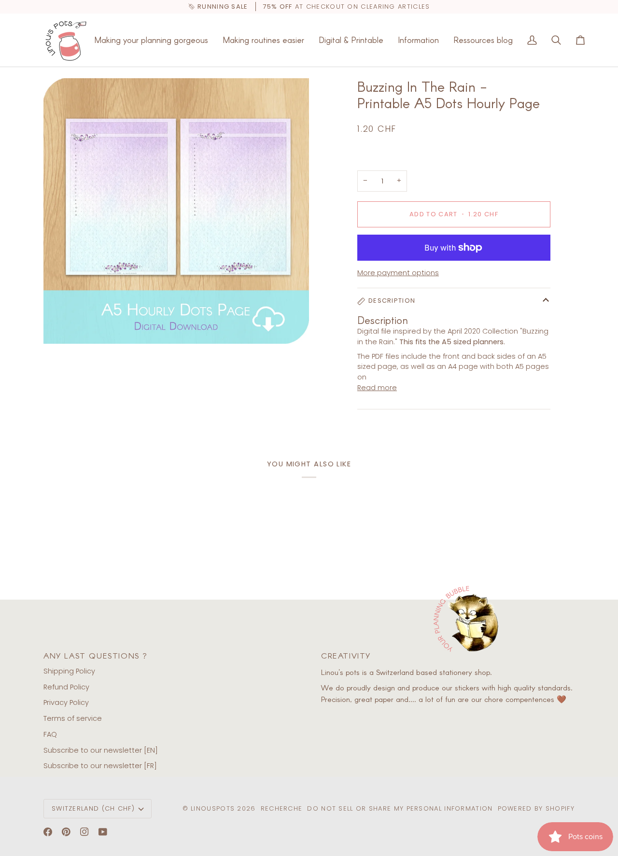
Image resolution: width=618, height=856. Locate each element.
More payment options (398, 273)
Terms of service (72, 718)
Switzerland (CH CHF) (93, 808)
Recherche (282, 808)
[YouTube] (102, 832)
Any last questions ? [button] (95, 655)
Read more (377, 388)
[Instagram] (84, 832)
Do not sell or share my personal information (399, 808)
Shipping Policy (69, 671)
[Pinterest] (66, 832)
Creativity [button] (346, 655)
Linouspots (213, 808)
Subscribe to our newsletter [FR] (100, 766)
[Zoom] (176, 211)
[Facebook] (47, 832)
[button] (151, 40)
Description (391, 300)
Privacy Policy (66, 702)
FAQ (50, 734)
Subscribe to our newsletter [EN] (100, 750)
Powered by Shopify (536, 808)
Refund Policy (66, 687)
